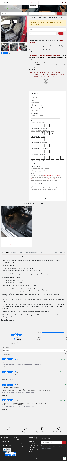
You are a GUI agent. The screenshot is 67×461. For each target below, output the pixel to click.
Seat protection (31, 252)
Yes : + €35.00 (37, 171)
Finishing (36, 93)
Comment (33, 186)
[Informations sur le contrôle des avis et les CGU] (24, 341)
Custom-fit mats (16, 239)
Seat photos (34, 173)
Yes (35, 105)
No (41, 105)
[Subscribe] (64, 442)
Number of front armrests (40, 128)
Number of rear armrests (40, 136)
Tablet (33, 100)
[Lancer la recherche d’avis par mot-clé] (65, 354)
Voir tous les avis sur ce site (16, 343)
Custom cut (44, 252)
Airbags (54, 252)
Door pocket (37, 166)
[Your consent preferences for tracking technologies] (64, 458)
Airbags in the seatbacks (40, 160)
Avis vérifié (63, 359)
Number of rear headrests (41, 148)
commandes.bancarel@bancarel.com (51, 175)
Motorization (34, 113)
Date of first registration (37, 108)
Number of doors (35, 120)
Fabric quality (16, 252)
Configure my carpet (16, 245)
